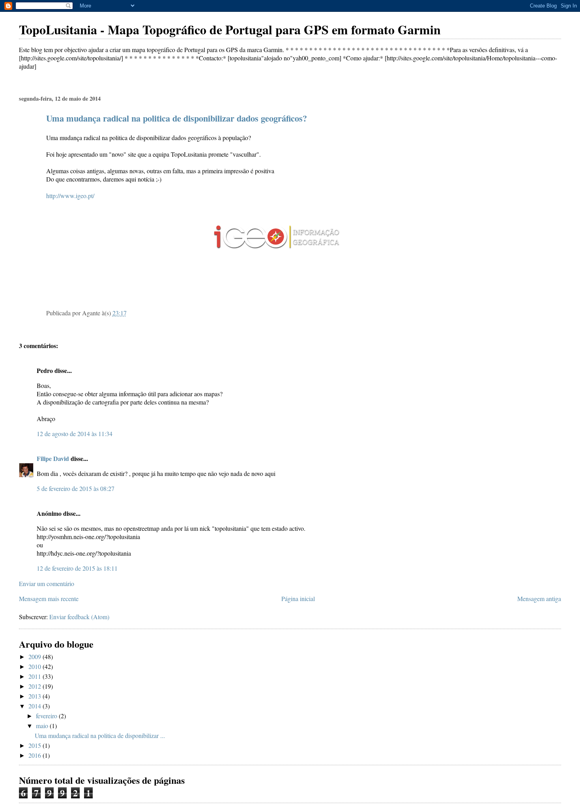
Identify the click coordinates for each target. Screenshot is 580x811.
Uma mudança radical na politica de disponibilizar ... (100, 735)
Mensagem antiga (539, 598)
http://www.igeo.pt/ (70, 195)
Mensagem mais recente (49, 598)
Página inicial (298, 598)
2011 (35, 676)
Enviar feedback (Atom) (79, 616)
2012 (35, 686)
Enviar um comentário (46, 583)
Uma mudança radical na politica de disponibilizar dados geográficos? (176, 118)
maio (43, 725)
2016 (35, 755)
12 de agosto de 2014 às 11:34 (74, 433)
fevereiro (47, 716)
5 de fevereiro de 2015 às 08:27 (75, 488)
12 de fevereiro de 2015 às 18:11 (77, 568)
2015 (35, 745)
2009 (35, 656)
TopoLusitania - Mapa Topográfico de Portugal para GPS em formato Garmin (230, 29)
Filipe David (53, 458)
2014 (35, 706)
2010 (35, 666)
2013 (35, 696)
